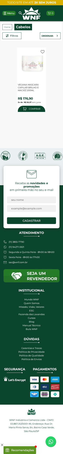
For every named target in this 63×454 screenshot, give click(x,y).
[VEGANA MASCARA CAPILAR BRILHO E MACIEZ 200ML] (32, 63)
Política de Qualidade (31, 355)
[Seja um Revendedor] (31, 275)
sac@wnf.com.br (18, 262)
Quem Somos (31, 303)
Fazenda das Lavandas (32, 314)
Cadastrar (32, 220)
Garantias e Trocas (31, 348)
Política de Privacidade (31, 351)
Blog (31, 321)
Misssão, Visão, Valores (31, 306)
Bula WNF (31, 329)
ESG (31, 310)
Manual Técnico (31, 325)
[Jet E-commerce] (31, 443)
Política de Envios (32, 359)
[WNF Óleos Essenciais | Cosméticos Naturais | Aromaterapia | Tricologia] (31, 13)
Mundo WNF (31, 299)
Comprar (34, 109)
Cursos (31, 318)
